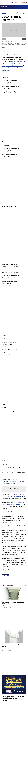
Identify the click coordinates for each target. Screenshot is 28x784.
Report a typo (6, 575)
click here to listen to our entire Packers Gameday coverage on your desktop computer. (13, 64)
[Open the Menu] (2, 2)
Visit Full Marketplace (21, 585)
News (4, 13)
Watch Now (23, 2)
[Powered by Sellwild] (24, 673)
